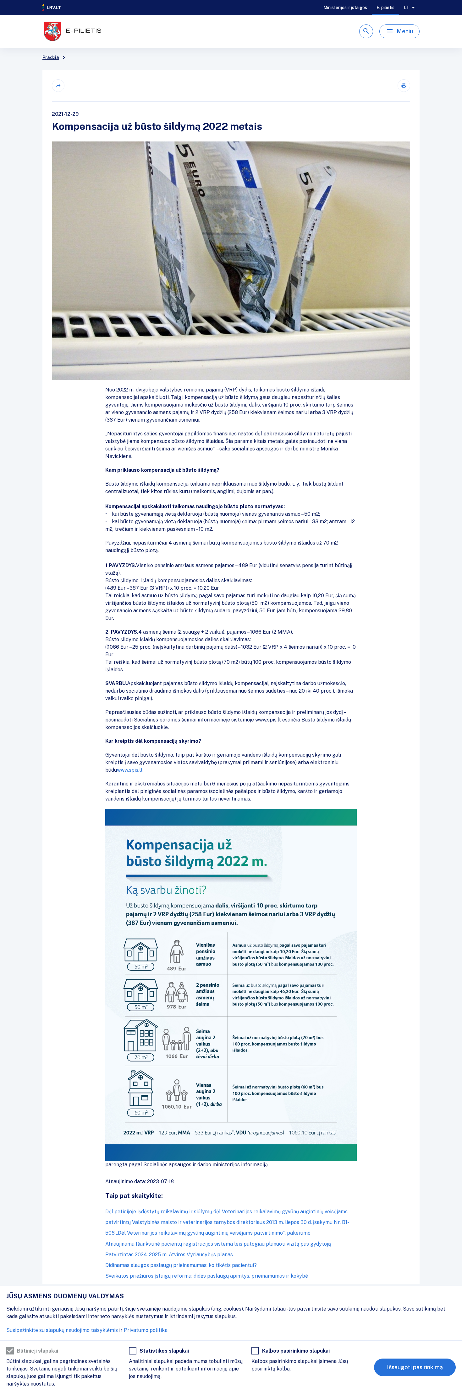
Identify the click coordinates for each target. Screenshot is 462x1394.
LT (406, 7)
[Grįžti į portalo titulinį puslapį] (51, 7)
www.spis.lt (130, 770)
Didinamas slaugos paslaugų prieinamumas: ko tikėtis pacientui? (181, 1265)
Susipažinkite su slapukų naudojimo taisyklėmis (62, 1330)
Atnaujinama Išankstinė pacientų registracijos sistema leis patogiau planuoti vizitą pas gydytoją (218, 1244)
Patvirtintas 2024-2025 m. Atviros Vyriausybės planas (169, 1255)
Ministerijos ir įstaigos (345, 7)
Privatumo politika (146, 1330)
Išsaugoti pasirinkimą (415, 1367)
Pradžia (50, 57)
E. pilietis (385, 7)
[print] (404, 85)
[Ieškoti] (366, 31)
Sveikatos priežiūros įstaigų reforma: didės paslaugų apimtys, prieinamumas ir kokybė (206, 1276)
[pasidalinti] (58, 85)
